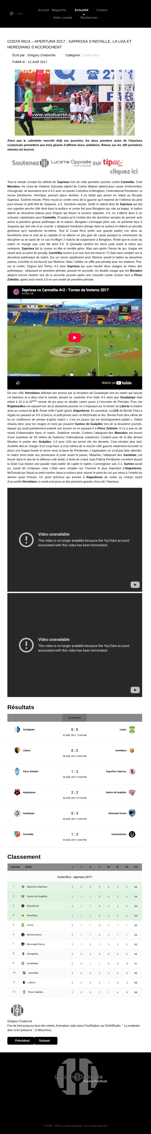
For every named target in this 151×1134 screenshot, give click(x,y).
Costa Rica (91, 55)
